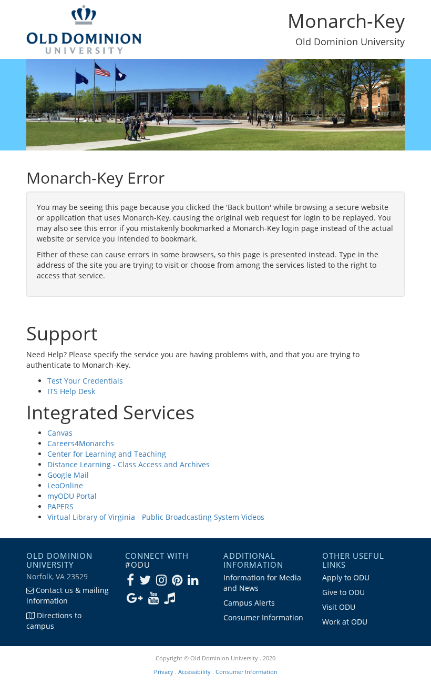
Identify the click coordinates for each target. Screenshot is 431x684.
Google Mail (68, 475)
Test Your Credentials (85, 381)
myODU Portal (72, 496)
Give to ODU (343, 592)
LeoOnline (65, 485)
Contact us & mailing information (67, 595)
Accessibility (194, 672)
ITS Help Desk (71, 391)
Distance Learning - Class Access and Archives (128, 464)
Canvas (60, 433)
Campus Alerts (249, 603)
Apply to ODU (346, 577)
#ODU (137, 564)
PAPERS (60, 506)
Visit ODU (338, 607)
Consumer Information (263, 617)
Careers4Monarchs (80, 443)
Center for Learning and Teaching (106, 454)
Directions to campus (53, 620)
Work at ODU (344, 622)
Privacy (163, 672)
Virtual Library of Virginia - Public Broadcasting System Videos (155, 517)
